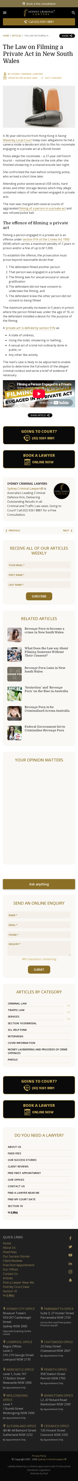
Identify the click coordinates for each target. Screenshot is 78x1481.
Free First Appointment (24, 1173)
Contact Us (16, 1186)
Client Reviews (18, 1166)
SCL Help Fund (17, 1029)
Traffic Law (16, 1010)
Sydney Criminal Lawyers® (25, 489)
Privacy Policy (39, 1455)
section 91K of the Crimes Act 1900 (46, 239)
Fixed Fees (14, 1153)
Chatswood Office (58, 1342)
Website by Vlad (39, 1473)
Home (6, 35)
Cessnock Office (56, 1426)
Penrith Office (55, 1370)
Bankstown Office (58, 1396)
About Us (14, 1147)
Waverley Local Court (17, 140)
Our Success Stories (22, 1160)
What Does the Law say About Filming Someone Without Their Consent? (46, 652)
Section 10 (15, 1206)
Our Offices (16, 1179)
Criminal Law (17, 1003)
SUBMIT (39, 970)
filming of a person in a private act (42, 208)
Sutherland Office (21, 1426)
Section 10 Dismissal (22, 1023)
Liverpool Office (19, 1342)
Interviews (15, 1036)
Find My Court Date (22, 1199)
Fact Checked (53, 78)
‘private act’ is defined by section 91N (30, 328)
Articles (16, 35)
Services (13, 1016)
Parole (13, 1059)
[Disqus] (39, 813)
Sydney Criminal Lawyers (27, 73)
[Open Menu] (5, 12)
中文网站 (13, 1212)
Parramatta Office (58, 1309)
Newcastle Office (20, 1370)
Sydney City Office (20, 1309)
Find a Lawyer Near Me (23, 1192)
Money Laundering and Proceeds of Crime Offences (37, 1051)
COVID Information (21, 1043)
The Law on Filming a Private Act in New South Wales (38, 54)
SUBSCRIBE (39, 596)
